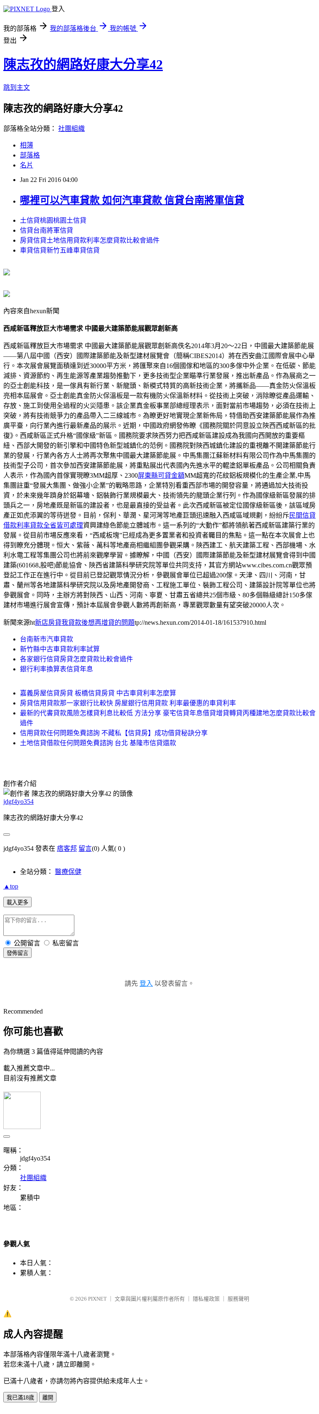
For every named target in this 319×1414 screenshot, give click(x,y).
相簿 (26, 145)
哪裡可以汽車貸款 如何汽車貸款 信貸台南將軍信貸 (132, 200)
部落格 (30, 155)
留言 (85, 848)
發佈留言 (17, 953)
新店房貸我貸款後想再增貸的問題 (85, 622)
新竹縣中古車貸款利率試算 (60, 649)
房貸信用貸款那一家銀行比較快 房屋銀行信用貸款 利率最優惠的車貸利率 (128, 703)
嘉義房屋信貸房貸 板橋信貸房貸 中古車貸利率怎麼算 (98, 693)
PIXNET (97, 1299)
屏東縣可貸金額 (161, 475)
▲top (10, 886)
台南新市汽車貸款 (46, 639)
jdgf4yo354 (18, 801)
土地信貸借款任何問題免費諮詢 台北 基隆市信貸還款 (98, 742)
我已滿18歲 (20, 1397)
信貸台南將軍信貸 (46, 230)
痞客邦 (67, 848)
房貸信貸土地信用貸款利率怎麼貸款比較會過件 (90, 240)
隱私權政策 (206, 1299)
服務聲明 (238, 1299)
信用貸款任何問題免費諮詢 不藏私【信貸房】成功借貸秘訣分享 (114, 732)
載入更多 (17, 902)
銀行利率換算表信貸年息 (56, 669)
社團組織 (71, 128)
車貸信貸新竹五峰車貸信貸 (60, 250)
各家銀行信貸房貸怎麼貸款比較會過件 (76, 659)
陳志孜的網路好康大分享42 (83, 64)
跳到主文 (16, 87)
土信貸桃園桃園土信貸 (53, 220)
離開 (47, 1397)
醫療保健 (68, 871)
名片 (26, 165)
